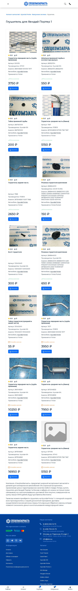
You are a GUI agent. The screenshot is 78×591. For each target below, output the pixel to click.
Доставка (9, 553)
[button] (23, 588)
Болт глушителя (15, 252)
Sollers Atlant (44, 577)
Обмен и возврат (12, 556)
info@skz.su (47, 539)
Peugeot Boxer (45, 573)
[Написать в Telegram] (12, 541)
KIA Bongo (43, 570)
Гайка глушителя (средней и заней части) (20, 322)
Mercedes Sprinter (46, 584)
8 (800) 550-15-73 (49, 524)
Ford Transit (44, 553)
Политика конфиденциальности (17, 567)
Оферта (8, 560)
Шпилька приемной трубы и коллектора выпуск (52, 59)
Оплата (8, 549)
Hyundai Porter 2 (45, 567)
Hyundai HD (44, 560)
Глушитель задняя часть (18, 183)
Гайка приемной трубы (17, 121)
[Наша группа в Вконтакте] (20, 541)
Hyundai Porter (45, 563)
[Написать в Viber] (16, 541)
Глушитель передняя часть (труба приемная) (22, 59)
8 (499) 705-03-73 (50, 529)
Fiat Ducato (44, 549)
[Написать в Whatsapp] (8, 541)
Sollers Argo (44, 580)
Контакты (9, 563)
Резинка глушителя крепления (54, 183)
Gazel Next (43, 556)
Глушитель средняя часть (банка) (55, 121)
